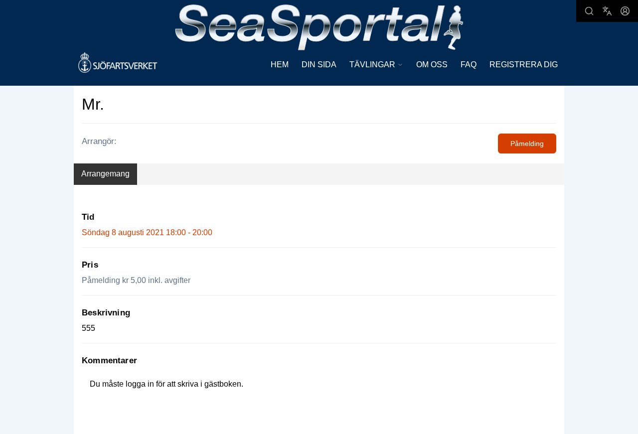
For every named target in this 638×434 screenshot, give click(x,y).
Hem (280, 64)
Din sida (319, 64)
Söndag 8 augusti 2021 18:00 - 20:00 (147, 232)
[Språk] (607, 11)
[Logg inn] (625, 11)
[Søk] (589, 11)
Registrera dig (523, 64)
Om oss (432, 64)
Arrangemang (105, 173)
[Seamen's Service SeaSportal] (319, 26)
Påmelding (527, 143)
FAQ (469, 64)
